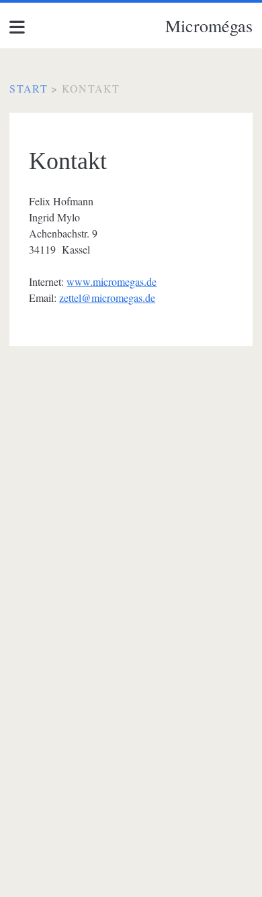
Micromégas (209, 25)
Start (28, 88)
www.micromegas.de (112, 281)
